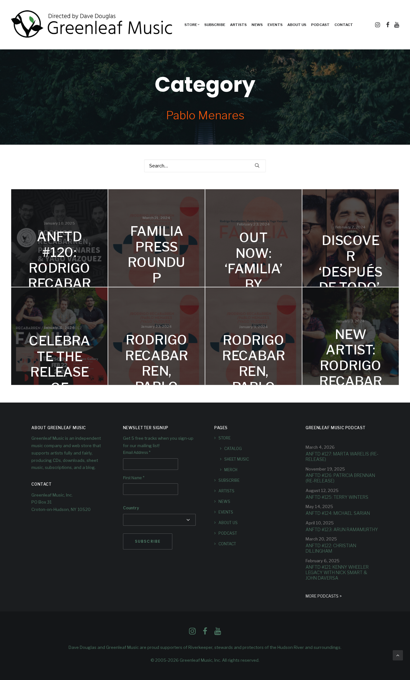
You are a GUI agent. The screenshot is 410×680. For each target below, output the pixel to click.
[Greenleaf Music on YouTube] (217, 632)
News (257, 24)
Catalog (233, 448)
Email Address (137, 452)
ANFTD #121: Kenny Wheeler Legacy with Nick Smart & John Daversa (337, 572)
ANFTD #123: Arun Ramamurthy (342, 529)
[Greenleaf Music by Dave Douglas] (92, 25)
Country (131, 508)
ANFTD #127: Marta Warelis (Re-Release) (342, 456)
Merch (230, 469)
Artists (238, 24)
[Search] (205, 165)
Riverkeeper (200, 647)
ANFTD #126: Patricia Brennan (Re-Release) (340, 477)
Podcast (320, 24)
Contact (343, 24)
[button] (378, 24)
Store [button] (190, 24)
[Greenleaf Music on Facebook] (192, 632)
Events (275, 24)
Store (224, 438)
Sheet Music (236, 459)
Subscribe (214, 24)
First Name (133, 478)
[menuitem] (192, 24)
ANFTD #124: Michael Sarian (338, 513)
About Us (296, 24)
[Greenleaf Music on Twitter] (205, 632)
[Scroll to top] (398, 655)
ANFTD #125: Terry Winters (337, 497)
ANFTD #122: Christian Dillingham (331, 548)
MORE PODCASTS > (324, 596)
